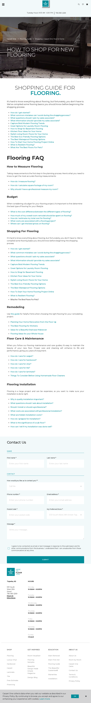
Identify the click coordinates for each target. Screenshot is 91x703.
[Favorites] (83, 4)
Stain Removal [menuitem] (54, 656)
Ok (75, 696)
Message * (11, 524)
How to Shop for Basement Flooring (26, 129)
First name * (11, 458)
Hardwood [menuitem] (11, 664)
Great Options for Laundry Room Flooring (29, 126)
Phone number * (13, 494)
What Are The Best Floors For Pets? (26, 147)
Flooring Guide (26, 39)
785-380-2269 (60, 13)
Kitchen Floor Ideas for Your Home (25, 131)
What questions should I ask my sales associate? (32, 118)
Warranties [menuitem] (52, 675)
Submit (45, 560)
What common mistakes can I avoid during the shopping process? (40, 115)
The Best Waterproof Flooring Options (27, 139)
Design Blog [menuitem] (32, 677)
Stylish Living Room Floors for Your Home (29, 134)
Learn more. (44, 699)
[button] (79, 4)
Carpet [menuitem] (9, 668)
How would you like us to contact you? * (22, 480)
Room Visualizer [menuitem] (34, 656)
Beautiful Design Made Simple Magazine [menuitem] (33, 669)
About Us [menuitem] (72, 656)
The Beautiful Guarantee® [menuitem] (53, 669)
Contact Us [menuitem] (73, 670)
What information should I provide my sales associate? (35, 121)
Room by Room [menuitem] (75, 660)
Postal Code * (12, 509)
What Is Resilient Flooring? (22, 145)
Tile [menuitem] (8, 676)
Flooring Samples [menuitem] (31, 661)
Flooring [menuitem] (10, 656)
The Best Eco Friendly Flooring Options (28, 137)
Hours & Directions (11, 597)
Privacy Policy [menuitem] (74, 681)
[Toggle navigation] (3, 4)
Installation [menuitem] (52, 679)
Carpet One (11, 39)
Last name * (51, 458)
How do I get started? (20, 113)
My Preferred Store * (55, 509)
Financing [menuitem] (11, 685)
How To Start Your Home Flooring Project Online (32, 142)
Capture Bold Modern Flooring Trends (27, 123)
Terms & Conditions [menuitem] (73, 676)
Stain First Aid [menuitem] (53, 660)
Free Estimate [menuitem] (12, 680)
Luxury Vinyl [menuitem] (12, 660)
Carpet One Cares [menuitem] (73, 665)
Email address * (53, 494)
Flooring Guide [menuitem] (54, 664)
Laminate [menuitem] (10, 672)
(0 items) (87, 4)
